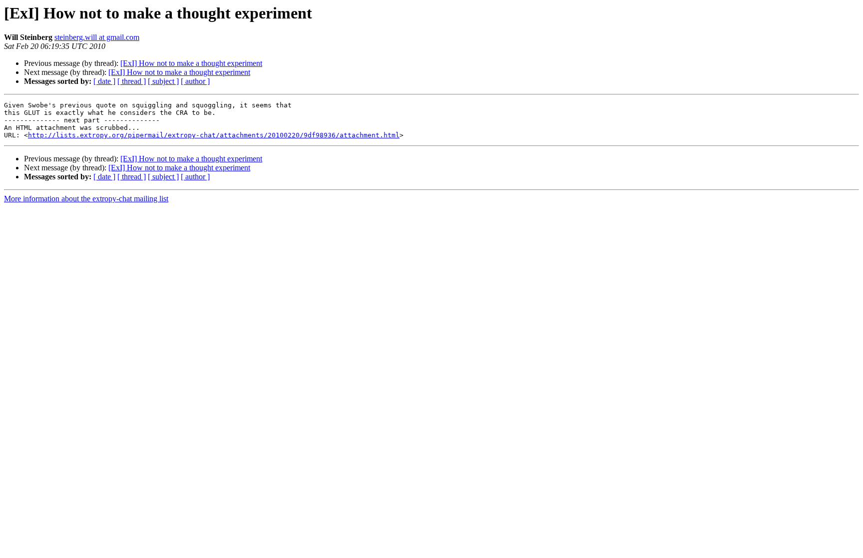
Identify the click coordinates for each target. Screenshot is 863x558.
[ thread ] (131, 81)
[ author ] (195, 81)
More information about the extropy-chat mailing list (86, 198)
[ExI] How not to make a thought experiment (191, 63)
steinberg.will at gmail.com (96, 37)
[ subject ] (163, 81)
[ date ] (104, 81)
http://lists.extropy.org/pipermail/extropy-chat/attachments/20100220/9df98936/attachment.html (214, 135)
